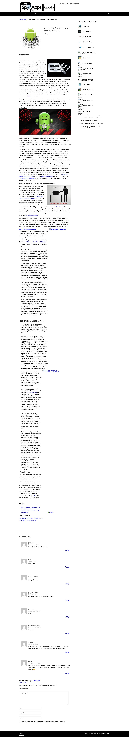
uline (34, 520)
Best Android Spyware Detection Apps (90, 115)
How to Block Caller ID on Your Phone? (90, 118)
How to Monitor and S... (89, 100)
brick (29, 96)
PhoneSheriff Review (88, 68)
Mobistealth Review (88, 42)
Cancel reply (22, 682)
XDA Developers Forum (27, 229)
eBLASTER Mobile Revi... (89, 52)
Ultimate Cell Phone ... (88, 105)
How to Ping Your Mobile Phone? (89, 120)
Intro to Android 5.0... (88, 89)
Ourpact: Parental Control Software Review (91, 123)
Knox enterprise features (31, 215)
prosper (37, 680)
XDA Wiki (43, 242)
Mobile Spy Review (87, 63)
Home (21, 14)
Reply (67, 550)
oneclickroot (22, 518)
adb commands (38, 196)
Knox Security (60, 207)
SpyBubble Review (87, 58)
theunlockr (37, 518)
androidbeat (30, 518)
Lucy (35, 495)
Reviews (37, 14)
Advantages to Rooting (28, 178)
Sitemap (27, 14)
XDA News (29, 242)
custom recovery (32, 392)
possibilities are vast (47, 176)
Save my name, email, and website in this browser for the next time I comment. (43, 721)
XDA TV (35, 242)
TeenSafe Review (87, 73)
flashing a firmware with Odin (27, 198)
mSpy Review (86, 26)
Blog (32, 14)
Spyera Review (86, 36)
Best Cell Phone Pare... (88, 95)
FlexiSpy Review (87, 31)
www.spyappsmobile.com (102, 733)
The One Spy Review (88, 47)
